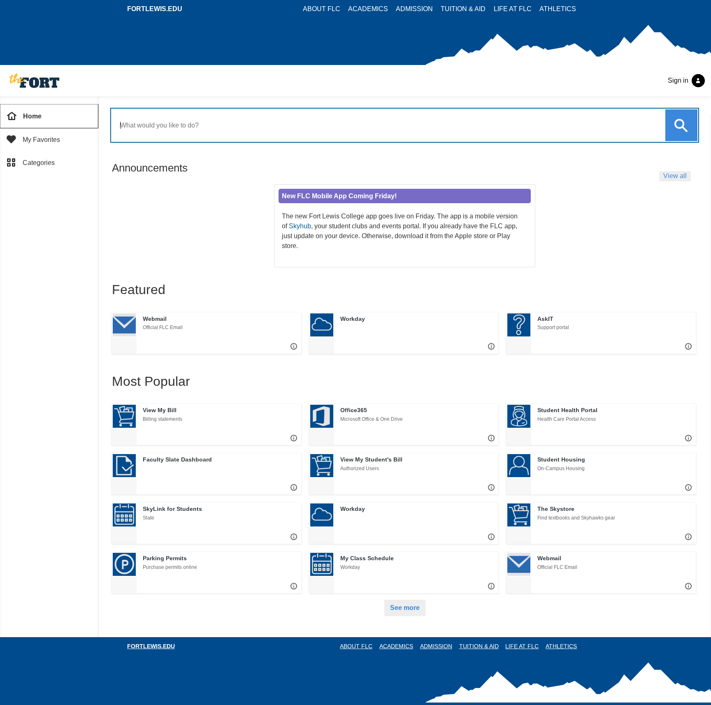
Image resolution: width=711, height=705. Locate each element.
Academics (368, 8)
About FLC (321, 8)
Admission (414, 8)
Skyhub (300, 226)
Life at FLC (513, 8)
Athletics (557, 8)
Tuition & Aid (463, 8)
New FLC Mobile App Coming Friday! (339, 195)
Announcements (150, 168)
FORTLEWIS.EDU (154, 8)
